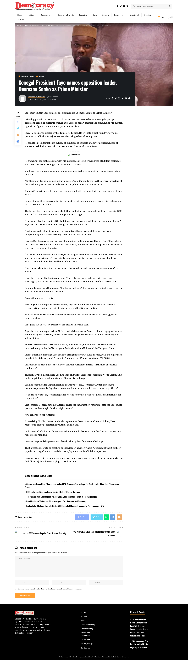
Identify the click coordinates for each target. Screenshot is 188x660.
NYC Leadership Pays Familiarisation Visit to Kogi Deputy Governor (53, 491)
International (28, 76)
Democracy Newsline (36, 97)
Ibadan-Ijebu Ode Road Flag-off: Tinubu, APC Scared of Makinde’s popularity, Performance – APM (65, 506)
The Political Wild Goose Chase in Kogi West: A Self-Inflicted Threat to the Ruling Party (61, 496)
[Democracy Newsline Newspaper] (35, 6)
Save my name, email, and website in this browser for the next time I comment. (50, 589)
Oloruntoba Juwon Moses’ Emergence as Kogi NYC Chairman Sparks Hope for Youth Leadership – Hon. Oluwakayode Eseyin (72, 486)
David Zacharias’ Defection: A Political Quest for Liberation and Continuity (56, 501)
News (41, 76)
